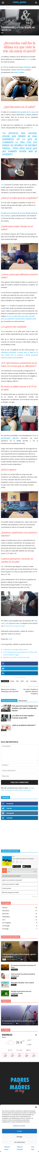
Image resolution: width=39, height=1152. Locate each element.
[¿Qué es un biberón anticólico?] (6, 727)
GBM (10, 639)
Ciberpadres (6, 917)
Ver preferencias (19, 1142)
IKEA (27, 59)
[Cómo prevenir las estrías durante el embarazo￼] (5, 976)
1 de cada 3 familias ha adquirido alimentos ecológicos (30, 691)
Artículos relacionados (9, 700)
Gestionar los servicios (19, 1125)
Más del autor (23, 700)
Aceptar (19, 1131)
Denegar (19, 1137)
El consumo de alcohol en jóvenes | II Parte (19, 1021)
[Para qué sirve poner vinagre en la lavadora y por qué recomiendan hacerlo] (6, 708)
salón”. (23, 626)
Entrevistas (5, 911)
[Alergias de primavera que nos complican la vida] (5, 993)
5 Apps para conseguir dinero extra (15, 649)
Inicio (2, 7)
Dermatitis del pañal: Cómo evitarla (22, 983)
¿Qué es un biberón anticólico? (24, 725)
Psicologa (5, 929)
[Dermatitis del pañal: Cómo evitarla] (5, 985)
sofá (27, 681)
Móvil (22, 681)
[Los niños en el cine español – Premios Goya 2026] (6, 717)
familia (12, 681)
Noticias (4, 24)
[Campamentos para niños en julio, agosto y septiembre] (19, 951)
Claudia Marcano (12, 959)
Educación (5, 914)
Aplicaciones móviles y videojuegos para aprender (9, 690)
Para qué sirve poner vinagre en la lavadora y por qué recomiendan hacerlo (25, 708)
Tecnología (5, 926)
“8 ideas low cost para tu (12, 626)
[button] (36, 1107)
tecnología (33, 681)
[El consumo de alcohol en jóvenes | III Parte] (5, 967)
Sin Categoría (6, 923)
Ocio (3, 920)
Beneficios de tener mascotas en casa (16, 657)
